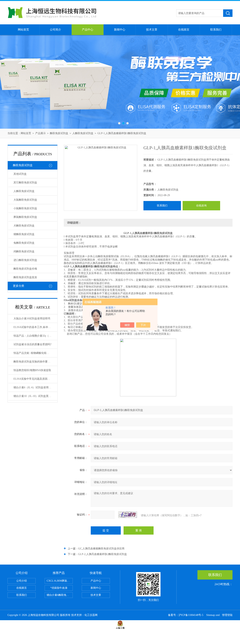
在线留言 (183, 29)
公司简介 (55, 29)
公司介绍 (21, 580)
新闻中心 (119, 29)
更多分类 (18, 285)
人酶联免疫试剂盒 (82, 133)
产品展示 (40, 133)
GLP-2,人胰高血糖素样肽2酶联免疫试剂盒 (102, 554)
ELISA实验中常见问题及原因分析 (33, 378)
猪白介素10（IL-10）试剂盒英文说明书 (35, 396)
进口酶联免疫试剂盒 (25, 260)
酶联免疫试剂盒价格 (25, 268)
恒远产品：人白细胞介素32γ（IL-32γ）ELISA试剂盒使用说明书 (35, 335)
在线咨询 (201, 205)
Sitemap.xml (213, 615)
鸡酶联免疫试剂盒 (24, 251)
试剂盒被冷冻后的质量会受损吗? (32, 344)
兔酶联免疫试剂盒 (24, 242)
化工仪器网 (91, 615)
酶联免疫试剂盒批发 (25, 277)
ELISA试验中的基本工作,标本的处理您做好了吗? (35, 327)
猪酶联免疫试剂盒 (24, 234)
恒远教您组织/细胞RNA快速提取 (32, 370)
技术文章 (151, 29)
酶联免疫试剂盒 (59, 133)
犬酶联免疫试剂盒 (24, 225)
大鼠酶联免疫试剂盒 (25, 199)
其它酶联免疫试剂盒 (25, 182)
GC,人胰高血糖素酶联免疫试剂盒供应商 (101, 548)
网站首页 (23, 29)
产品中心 (87, 29)
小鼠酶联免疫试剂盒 (25, 208)
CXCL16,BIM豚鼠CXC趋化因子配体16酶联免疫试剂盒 (60, 580)
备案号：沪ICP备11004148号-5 (186, 615)
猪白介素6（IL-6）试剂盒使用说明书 (35, 387)
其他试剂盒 (20, 174)
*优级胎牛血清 (58, 587)
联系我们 (215, 29)
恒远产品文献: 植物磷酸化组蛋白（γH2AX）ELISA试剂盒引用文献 (35, 353)
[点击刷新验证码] (127, 515)
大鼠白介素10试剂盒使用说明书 (32, 318)
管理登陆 (227, 615)
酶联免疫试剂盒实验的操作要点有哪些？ (35, 361)
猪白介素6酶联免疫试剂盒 (60, 595)
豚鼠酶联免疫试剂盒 (25, 217)
